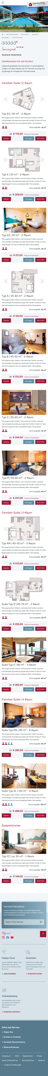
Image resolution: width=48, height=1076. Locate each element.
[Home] (2, 34)
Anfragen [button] (28, 138)
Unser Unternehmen (10, 1060)
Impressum (6, 1056)
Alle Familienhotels (12, 34)
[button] (40, 98)
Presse (39, 1056)
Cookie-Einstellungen (12, 1065)
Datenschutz (28, 1056)
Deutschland (25, 34)
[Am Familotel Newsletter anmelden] (41, 922)
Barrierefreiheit (28, 1060)
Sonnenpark (5, 37)
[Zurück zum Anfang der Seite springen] (43, 934)
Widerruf (41, 1060)
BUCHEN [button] (40, 138)
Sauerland (35, 34)
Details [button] (6, 138)
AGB (17, 1056)
